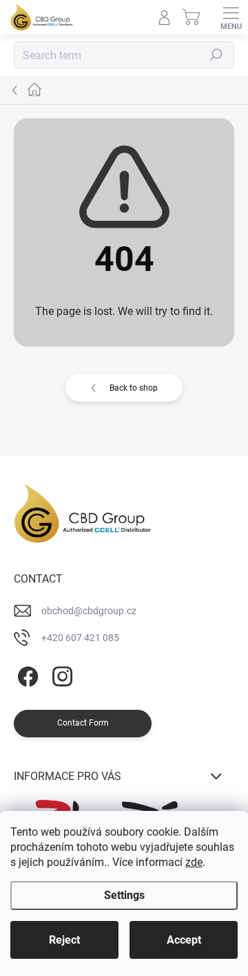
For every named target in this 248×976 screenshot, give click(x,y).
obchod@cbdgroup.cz (88, 610)
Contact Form (83, 723)
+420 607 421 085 (80, 637)
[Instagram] (60, 674)
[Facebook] (26, 674)
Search (216, 55)
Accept (184, 939)
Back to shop (134, 388)
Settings (124, 895)
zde (194, 862)
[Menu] (231, 17)
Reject (64, 939)
